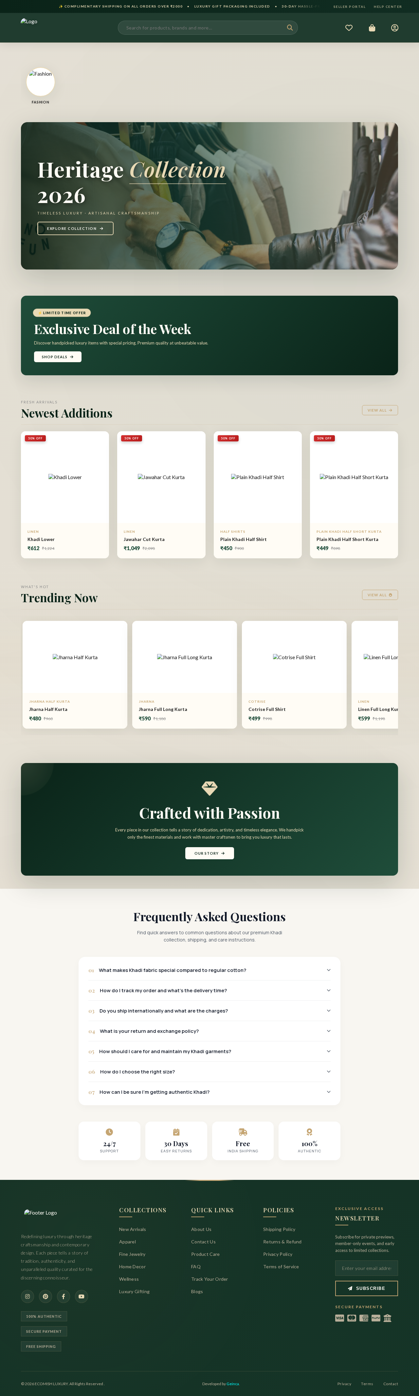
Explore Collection (72, 228)
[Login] (395, 27)
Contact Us (203, 1241)
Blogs (197, 1291)
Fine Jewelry (132, 1254)
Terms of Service (281, 1266)
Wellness (129, 1279)
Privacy (344, 1383)
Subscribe (371, 1288)
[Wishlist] (349, 27)
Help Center (388, 7)
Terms (367, 1383)
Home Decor (132, 1266)
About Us (201, 1229)
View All (377, 410)
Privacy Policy (277, 1254)
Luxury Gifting (134, 1291)
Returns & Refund (282, 1241)
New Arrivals (132, 1229)
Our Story (206, 853)
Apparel (127, 1241)
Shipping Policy (279, 1229)
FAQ (196, 1266)
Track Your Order (209, 1279)
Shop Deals (54, 357)
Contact (390, 1383)
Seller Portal (350, 7)
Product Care (205, 1254)
